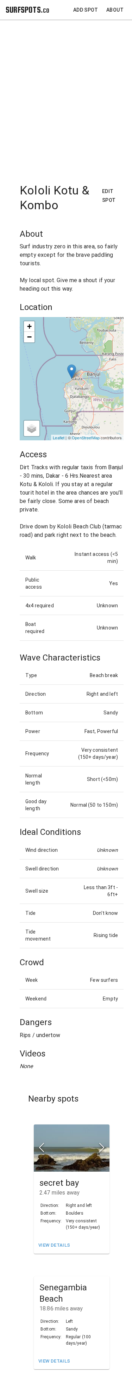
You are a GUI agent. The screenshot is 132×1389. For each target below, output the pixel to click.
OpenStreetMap (86, 437)
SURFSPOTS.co (27, 9)
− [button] (29, 337)
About (115, 10)
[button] (71, 1148)
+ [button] (29, 326)
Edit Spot (109, 195)
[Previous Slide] (41, 1147)
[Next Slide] (101, 1147)
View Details (54, 1245)
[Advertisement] (66, 97)
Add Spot (85, 10)
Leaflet (58, 437)
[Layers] (31, 428)
